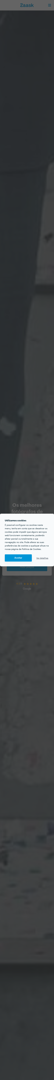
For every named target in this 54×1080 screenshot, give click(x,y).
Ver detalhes (42, 557)
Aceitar (18, 558)
